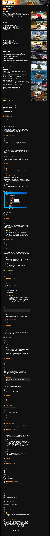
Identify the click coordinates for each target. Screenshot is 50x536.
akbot (7, 212)
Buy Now (4, 8)
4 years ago (11, 307)
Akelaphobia (8, 239)
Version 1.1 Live (5, 116)
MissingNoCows (8, 330)
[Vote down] (3, 127)
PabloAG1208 (8, 423)
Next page (20, 530)
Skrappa (7, 163)
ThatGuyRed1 (9, 389)
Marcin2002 (8, 135)
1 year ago (10, 148)
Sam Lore (7, 223)
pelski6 (7, 148)
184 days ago (12, 135)
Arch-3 (7, 476)
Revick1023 (7, 156)
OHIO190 (7, 218)
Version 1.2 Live (5, 115)
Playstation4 (8, 126)
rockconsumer (8, 250)
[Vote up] (3, 126)
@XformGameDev (19, 89)
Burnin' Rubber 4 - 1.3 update (7, 113)
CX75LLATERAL (8, 458)
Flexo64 (10, 451)
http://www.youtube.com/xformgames (18, 91)
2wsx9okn (7, 337)
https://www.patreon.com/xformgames (12, 88)
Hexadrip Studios (9, 244)
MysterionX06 (8, 175)
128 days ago (12, 126)
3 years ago (10, 191)
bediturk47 (7, 369)
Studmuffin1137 (8, 501)
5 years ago (11, 369)
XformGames (9, 184)
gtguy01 (7, 508)
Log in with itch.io (5, 121)
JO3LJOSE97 (8, 270)
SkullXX (7, 405)
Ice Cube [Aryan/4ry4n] (12, 439)
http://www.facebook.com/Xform (15, 90)
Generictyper (8, 358)
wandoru (7, 191)
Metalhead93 (8, 395)
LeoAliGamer (8, 307)
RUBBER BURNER (8, 325)
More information (6, 94)
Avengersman (8, 384)
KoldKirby (7, 495)
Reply (5, 138)
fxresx (8, 417)
